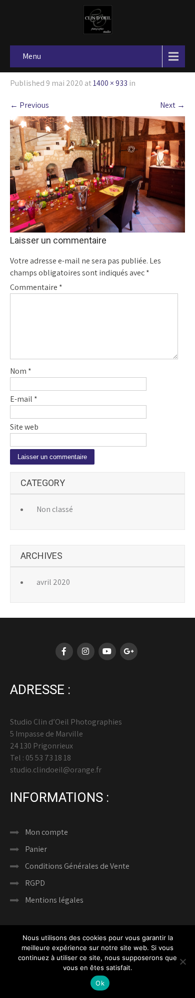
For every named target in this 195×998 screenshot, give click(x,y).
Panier (36, 849)
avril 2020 (53, 582)
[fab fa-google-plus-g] (129, 651)
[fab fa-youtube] (107, 651)
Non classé (54, 509)
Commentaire (36, 287)
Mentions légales (54, 900)
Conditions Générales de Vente (77, 866)
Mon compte (46, 832)
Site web (24, 427)
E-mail (24, 399)
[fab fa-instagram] (85, 651)
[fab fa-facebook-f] (64, 651)
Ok (100, 983)
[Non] (183, 962)
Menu (31, 56)
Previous (29, 105)
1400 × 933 (110, 83)
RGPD (35, 883)
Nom (21, 371)
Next (172, 105)
